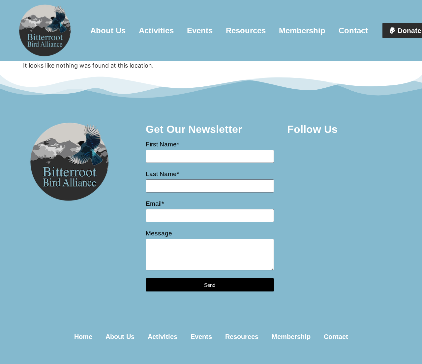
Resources (246, 30)
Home (83, 336)
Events (200, 30)
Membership (302, 30)
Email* (155, 203)
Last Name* (162, 174)
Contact (353, 30)
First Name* (162, 144)
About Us (108, 30)
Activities (156, 30)
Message (159, 233)
